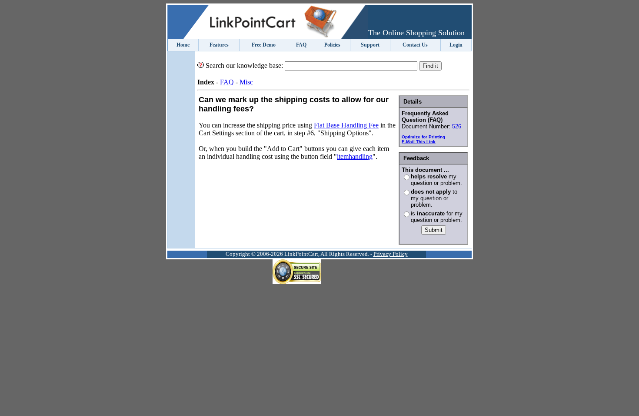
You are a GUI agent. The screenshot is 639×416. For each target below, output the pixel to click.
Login (456, 45)
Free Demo (264, 45)
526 (456, 126)
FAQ (301, 45)
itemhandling (355, 156)
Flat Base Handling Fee (346, 125)
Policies (332, 45)
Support (370, 45)
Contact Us (415, 45)
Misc (246, 82)
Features (219, 45)
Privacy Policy (390, 254)
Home (183, 45)
